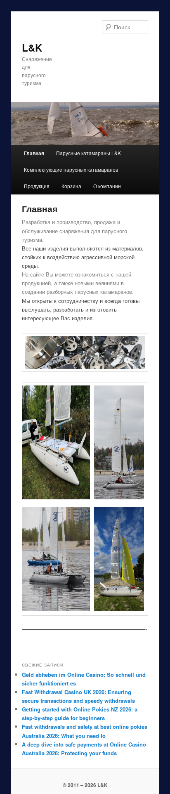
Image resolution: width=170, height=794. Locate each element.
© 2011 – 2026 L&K (85, 785)
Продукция (37, 185)
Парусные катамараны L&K (88, 152)
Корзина (71, 185)
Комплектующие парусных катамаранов (71, 169)
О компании (107, 185)
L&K (32, 47)
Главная (34, 153)
